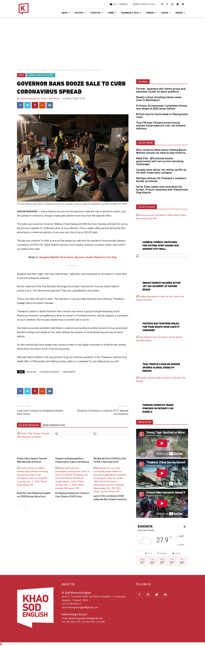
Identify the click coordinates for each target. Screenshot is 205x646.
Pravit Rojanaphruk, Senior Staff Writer (40, 98)
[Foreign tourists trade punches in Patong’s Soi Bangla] (162, 395)
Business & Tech (130, 12)
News (64, 12)
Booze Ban (31, 371)
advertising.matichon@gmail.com (85, 618)
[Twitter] (177, 4)
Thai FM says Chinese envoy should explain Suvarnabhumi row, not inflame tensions (160, 125)
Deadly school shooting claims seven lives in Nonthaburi (159, 99)
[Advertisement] (102, 41)
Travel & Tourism (146, 207)
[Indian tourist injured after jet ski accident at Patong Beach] (162, 273)
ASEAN (164, 12)
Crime (111, 12)
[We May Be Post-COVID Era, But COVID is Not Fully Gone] (111, 444)
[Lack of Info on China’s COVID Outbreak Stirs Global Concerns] (111, 479)
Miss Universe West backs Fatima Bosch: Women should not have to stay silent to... (162, 151)
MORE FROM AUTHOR (54, 425)
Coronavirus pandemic (50, 371)
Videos (179, 12)
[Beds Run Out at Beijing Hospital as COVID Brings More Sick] (34, 478)
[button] (162, 4)
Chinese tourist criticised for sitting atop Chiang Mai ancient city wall (161, 245)
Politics (79, 12)
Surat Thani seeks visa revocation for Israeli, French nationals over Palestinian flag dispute (162, 189)
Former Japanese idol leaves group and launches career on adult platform (160, 90)
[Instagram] (172, 4)
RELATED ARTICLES (29, 425)
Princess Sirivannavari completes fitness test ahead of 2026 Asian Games (161, 107)
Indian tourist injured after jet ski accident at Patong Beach (161, 286)
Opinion (150, 12)
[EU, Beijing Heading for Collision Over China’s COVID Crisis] (72, 478)
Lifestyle (95, 12)
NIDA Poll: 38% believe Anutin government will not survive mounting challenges (159, 161)
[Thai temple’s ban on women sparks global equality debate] (162, 354)
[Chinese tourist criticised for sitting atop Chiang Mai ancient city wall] (162, 232)
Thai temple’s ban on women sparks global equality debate (161, 367)
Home (20, 70)
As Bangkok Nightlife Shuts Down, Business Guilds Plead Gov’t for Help (76, 257)
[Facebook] (167, 4)
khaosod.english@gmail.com (83, 607)
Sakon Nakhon (69, 371)
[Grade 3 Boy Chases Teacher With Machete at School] (34, 444)
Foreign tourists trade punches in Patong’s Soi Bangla (158, 408)
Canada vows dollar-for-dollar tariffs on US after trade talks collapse (161, 171)
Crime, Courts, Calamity (36, 70)
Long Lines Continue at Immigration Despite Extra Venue (40, 412)
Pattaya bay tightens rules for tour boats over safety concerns (161, 327)
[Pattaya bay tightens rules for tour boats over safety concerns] (162, 313)
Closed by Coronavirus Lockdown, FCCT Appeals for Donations (102, 412)
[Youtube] (182, 4)
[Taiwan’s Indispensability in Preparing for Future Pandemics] (72, 444)
